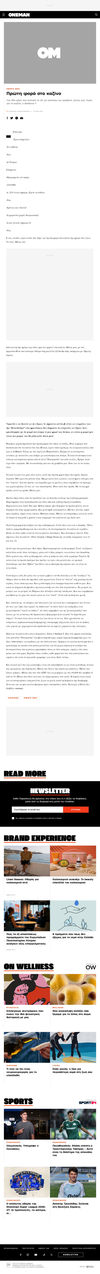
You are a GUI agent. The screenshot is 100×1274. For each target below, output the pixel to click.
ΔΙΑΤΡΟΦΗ (11, 1065)
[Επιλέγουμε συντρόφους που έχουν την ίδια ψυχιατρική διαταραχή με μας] (27, 989)
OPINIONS (13, 698)
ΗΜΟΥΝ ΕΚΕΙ (13, 89)
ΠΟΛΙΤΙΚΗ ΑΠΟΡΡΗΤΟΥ (84, 1248)
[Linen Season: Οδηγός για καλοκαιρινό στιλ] (27, 861)
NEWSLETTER (70, 1255)
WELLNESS (58, 1007)
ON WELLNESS (29, 967)
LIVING (56, 1065)
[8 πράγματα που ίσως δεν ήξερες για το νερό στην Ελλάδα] (73, 915)
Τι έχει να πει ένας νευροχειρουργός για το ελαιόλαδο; (21, 1072)
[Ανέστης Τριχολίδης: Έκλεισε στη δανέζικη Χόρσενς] (73, 1182)
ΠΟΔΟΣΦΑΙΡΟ (13, 1142)
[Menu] (3, 14)
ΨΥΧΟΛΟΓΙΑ (12, 1007)
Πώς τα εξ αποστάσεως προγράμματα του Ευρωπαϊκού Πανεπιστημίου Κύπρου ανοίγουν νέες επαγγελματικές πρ (26, 940)
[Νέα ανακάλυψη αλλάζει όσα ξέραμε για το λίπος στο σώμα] (73, 989)
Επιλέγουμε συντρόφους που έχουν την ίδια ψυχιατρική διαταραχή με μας (24, 1014)
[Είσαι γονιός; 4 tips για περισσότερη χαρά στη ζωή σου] (73, 1047)
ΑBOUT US (44, 1248)
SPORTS (18, 1102)
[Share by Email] (22, 118)
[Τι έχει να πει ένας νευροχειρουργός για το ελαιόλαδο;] (27, 1047)
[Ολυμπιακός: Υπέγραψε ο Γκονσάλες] (27, 1124)
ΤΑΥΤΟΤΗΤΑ (28, 1248)
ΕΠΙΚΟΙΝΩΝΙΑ (11, 1248)
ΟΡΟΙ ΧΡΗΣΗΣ (61, 1248)
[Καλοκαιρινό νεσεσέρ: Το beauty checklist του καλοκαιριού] (73, 861)
